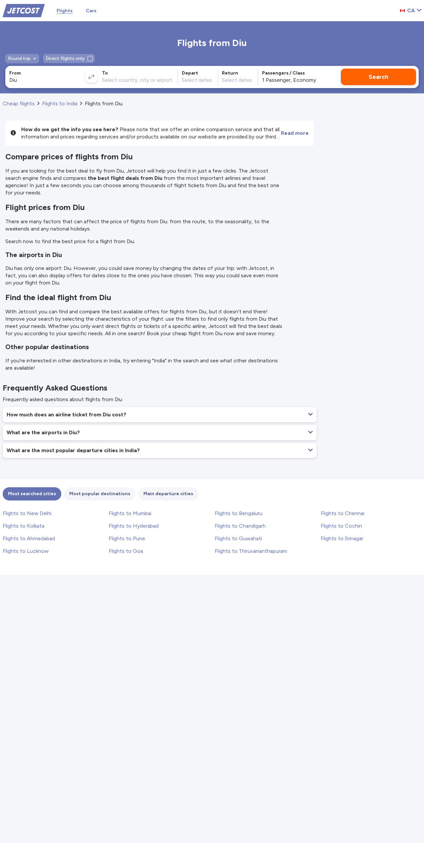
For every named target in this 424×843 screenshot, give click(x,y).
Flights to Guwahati (238, 538)
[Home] (24, 10)
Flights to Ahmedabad (29, 538)
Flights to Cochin (341, 526)
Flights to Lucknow (26, 551)
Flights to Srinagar (342, 538)
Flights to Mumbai (130, 513)
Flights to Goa (126, 551)
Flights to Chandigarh (240, 526)
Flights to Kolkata (23, 526)
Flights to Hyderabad (134, 526)
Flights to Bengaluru (238, 513)
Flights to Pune (127, 538)
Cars (91, 11)
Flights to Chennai (342, 513)
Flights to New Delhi (27, 513)
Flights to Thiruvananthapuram (251, 551)
